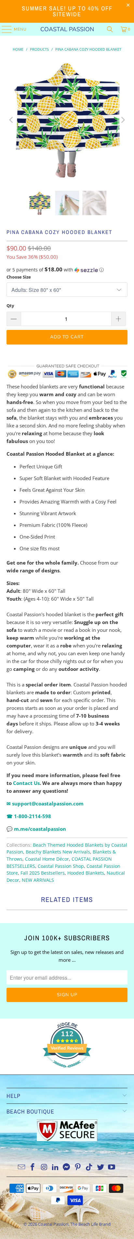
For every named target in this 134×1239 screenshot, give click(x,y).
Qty (10, 305)
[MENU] (3, 29)
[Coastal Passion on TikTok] (89, 1167)
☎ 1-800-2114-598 (29, 816)
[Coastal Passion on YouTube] (112, 1167)
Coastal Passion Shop (61, 866)
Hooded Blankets (85, 873)
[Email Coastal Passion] (21, 1167)
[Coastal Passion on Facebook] (33, 1167)
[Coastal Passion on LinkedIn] (55, 1167)
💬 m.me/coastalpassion (37, 829)
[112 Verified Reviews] (67, 1070)
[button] (67, 270)
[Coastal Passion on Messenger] (67, 1167)
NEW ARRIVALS (38, 880)
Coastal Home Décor (47, 859)
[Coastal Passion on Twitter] (100, 1167)
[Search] (110, 29)
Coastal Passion (67, 29)
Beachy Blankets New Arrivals (58, 852)
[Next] (122, 120)
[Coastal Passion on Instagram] (44, 1167)
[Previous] (11, 120)
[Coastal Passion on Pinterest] (78, 1167)
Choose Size (19, 277)
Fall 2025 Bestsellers (42, 873)
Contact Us (26, 783)
